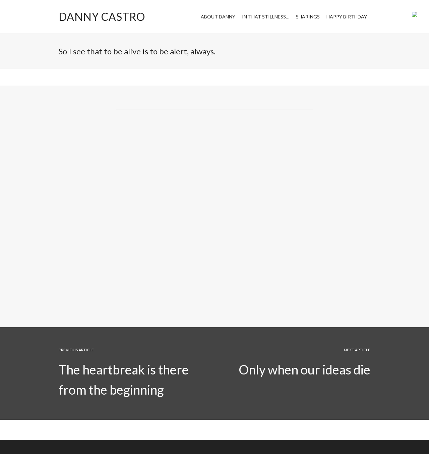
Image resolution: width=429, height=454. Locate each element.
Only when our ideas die (304, 369)
